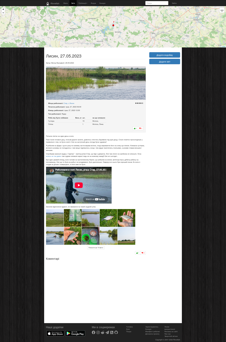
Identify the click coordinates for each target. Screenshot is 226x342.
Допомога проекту (152, 334)
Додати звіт (164, 61)
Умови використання (169, 327)
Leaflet (223, 46)
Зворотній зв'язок (171, 336)
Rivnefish (176, 339)
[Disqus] (96, 290)
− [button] (3, 12)
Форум (93, 3)
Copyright (159, 339)
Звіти (73, 3)
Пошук (128, 331)
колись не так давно (53, 156)
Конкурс (102, 3)
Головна (129, 326)
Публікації (82, 3)
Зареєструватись (151, 326)
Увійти (174, 3)
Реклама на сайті (171, 331)
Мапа (65, 3)
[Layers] (222, 10)
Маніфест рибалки (152, 331)
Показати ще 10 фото (96, 247)
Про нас (167, 334)
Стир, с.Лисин (69, 103)
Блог (128, 329)
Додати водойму (165, 54)
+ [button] (3, 9)
